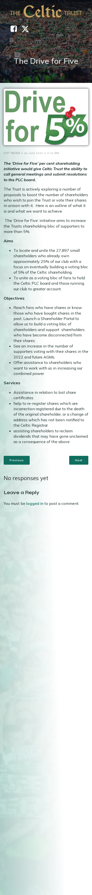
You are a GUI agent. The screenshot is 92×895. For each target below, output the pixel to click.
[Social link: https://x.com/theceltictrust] (27, 29)
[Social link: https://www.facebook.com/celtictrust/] (15, 29)
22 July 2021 (33, 153)
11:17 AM (53, 153)
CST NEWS (12, 153)
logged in (34, 503)
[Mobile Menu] (11, 39)
